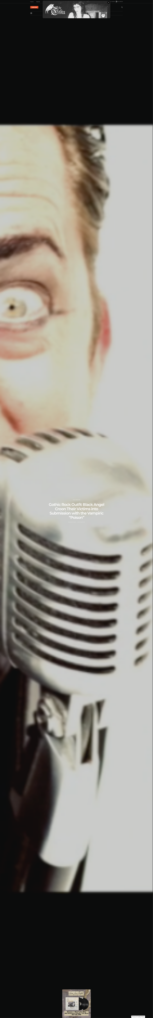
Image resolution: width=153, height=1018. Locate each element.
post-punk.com (81, 522)
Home (31, 1)
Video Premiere (76, 499)
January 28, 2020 (72, 522)
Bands (38, 1)
